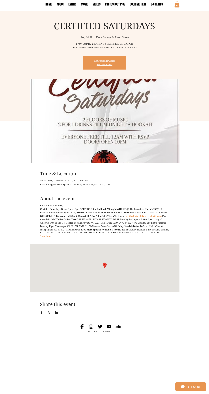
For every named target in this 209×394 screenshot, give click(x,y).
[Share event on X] (49, 312)
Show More (46, 236)
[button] (177, 4)
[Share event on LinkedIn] (56, 312)
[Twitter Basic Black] (100, 326)
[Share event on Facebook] (41, 312)
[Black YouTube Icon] (109, 326)
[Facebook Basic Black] (82, 326)
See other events (104, 64)
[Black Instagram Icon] (91, 326)
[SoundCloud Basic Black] (118, 326)
